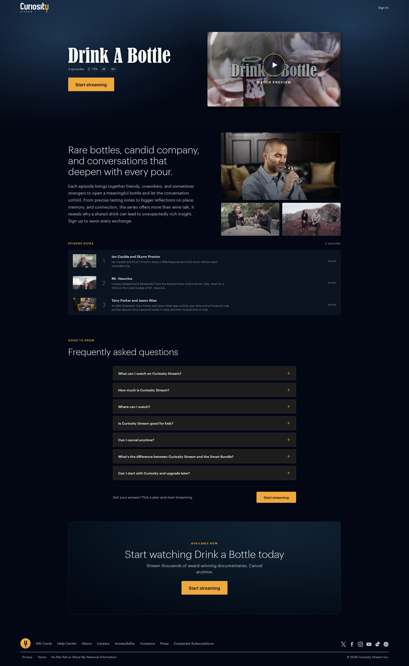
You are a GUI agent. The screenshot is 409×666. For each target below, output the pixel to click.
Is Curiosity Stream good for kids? (145, 423)
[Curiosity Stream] (34, 7)
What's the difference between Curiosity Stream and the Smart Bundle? (175, 456)
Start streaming (91, 84)
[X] (343, 644)
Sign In (383, 7)
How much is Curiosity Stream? (143, 390)
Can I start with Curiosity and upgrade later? (154, 473)
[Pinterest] (386, 644)
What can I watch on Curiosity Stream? (149, 373)
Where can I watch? (134, 406)
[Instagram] (360, 644)
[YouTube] (369, 644)
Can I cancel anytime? (136, 439)
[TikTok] (377, 644)
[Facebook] (352, 644)
